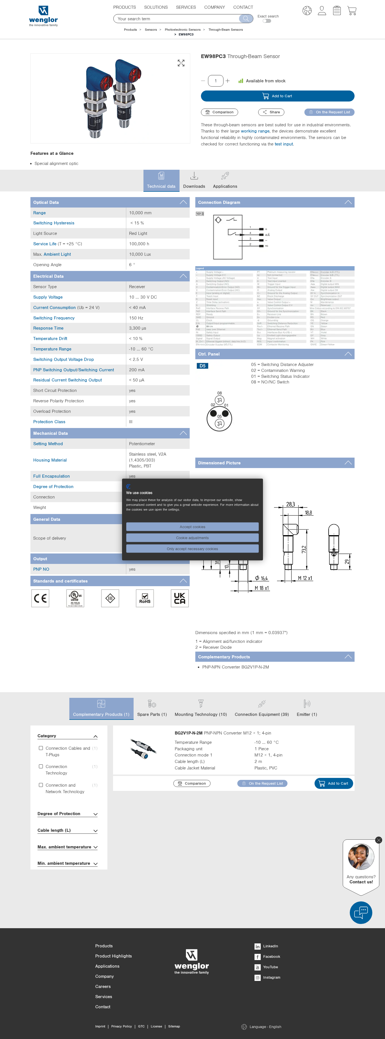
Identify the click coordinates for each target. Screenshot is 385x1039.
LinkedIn (270, 946)
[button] (307, 11)
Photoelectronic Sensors (183, 29)
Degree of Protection (58, 813)
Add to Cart (282, 96)
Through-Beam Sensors (226, 29)
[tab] (110, 202)
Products (130, 29)
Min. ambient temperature (63, 863)
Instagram (271, 977)
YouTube (270, 967)
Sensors (151, 29)
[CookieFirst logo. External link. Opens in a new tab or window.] (128, 486)
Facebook (271, 956)
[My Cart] (351, 13)
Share (275, 112)
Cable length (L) (54, 830)
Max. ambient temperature (64, 846)
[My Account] (322, 13)
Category (46, 735)
